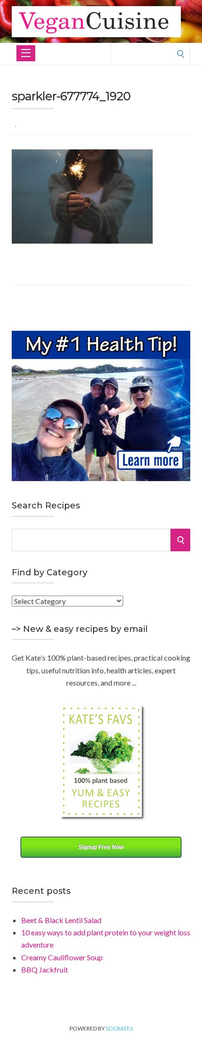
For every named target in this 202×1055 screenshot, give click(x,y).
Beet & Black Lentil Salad (61, 920)
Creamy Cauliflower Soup (62, 957)
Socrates (119, 1028)
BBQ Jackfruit (44, 969)
